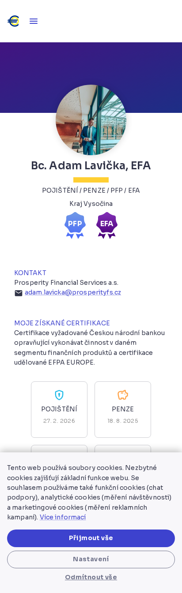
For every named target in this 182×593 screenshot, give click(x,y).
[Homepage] (14, 21)
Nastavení (91, 559)
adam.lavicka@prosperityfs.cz (73, 292)
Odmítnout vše (91, 577)
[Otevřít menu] (33, 21)
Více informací (63, 517)
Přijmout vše (91, 538)
